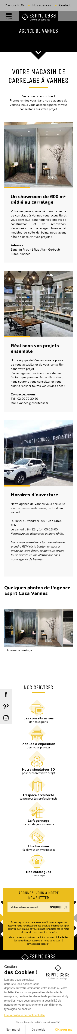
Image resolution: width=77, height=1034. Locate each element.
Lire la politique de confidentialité (24, 1015)
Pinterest (6, 706)
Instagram (6, 718)
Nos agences (41, 5)
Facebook (6, 694)
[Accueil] (38, 17)
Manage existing (53, 914)
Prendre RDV (14, 5)
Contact (65, 5)
